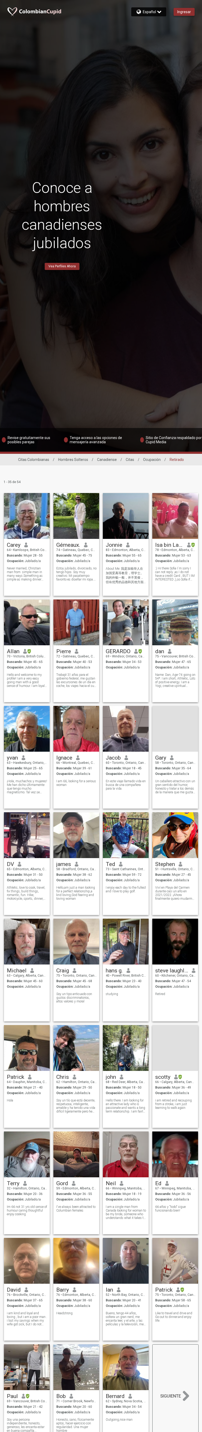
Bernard (115, 1396)
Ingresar (184, 12)
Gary (160, 758)
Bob (61, 1396)
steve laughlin (171, 970)
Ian (109, 1290)
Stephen (165, 864)
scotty (162, 1077)
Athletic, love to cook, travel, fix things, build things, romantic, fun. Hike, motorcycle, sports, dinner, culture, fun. (26, 893)
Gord (62, 1183)
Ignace (64, 758)
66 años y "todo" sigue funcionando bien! (170, 1208)
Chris (62, 1077)
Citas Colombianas (33, 459)
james (63, 864)
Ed (158, 1183)
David (14, 1290)
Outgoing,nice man (119, 1419)
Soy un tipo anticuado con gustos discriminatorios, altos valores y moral (74, 997)
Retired (160, 994)
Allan (13, 651)
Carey (14, 545)
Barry (62, 1290)
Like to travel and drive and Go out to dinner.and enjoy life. (173, 1316)
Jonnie (114, 545)
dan (159, 651)
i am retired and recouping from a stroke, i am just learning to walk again (173, 1104)
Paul (12, 1396)
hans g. (114, 970)
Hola (10, 1100)
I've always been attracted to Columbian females (75, 1208)
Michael (17, 970)
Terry (13, 1183)
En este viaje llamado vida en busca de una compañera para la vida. (126, 784)
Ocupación (152, 459)
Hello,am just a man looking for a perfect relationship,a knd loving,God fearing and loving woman (75, 893)
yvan (12, 758)
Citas (130, 459)
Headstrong (64, 1313)
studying (112, 994)
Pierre (63, 651)
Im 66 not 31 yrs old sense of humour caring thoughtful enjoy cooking (27, 1210)
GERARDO (118, 651)
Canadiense (107, 459)
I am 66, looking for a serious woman (76, 783)
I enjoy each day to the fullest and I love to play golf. (126, 889)
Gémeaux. (68, 545)
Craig (62, 970)
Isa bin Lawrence (169, 545)
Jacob (113, 758)
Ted (110, 864)
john (111, 1077)
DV (10, 864)
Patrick (15, 1077)
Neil (111, 1183)
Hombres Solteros (73, 459)
